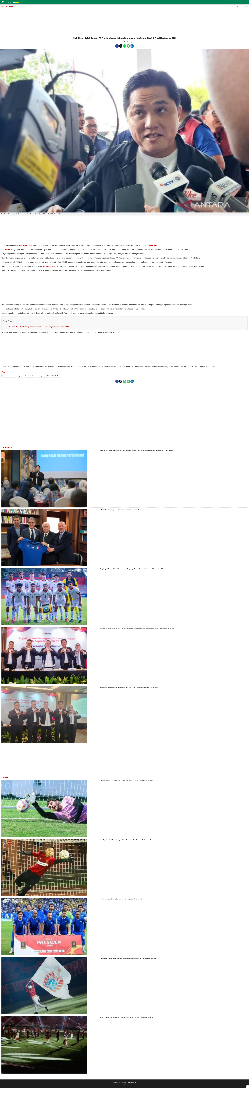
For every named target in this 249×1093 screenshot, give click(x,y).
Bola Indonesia (7, 6)
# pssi (20, 376)
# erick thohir (29, 376)
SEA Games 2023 (150, 245)
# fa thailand (56, 376)
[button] (2, 2)
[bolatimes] (15, 2)
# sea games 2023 (43, 376)
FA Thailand (5, 249)
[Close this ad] (247, 1086)
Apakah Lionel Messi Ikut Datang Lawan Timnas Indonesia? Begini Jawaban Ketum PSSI (37, 327)
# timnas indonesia (8, 376)
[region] (124, 22)
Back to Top (124, 1085)
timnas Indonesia (49, 266)
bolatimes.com (121, 1082)
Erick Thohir (27, 245)
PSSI (20, 245)
